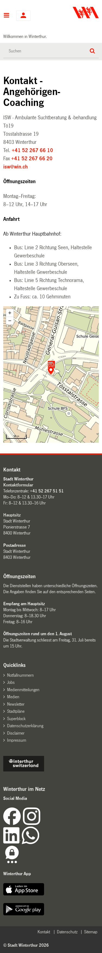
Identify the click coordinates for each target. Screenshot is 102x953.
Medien (13, 696)
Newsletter (15, 704)
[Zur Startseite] (75, 12)
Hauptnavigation (6, 16)
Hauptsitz (12, 515)
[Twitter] (40, 823)
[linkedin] (12, 842)
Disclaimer (15, 733)
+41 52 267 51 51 (47, 491)
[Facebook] (13, 823)
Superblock (16, 718)
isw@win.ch (15, 167)
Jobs (11, 682)
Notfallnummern (20, 675)
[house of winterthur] (23, 770)
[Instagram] (31, 823)
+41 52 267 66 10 (32, 150)
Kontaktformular (18, 485)
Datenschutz (67, 932)
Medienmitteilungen (23, 689)
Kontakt (44, 932)
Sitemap (90, 932)
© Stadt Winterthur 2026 (26, 945)
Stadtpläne (15, 711)
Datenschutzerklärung (25, 725)
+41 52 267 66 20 (31, 158)
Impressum (16, 740)
